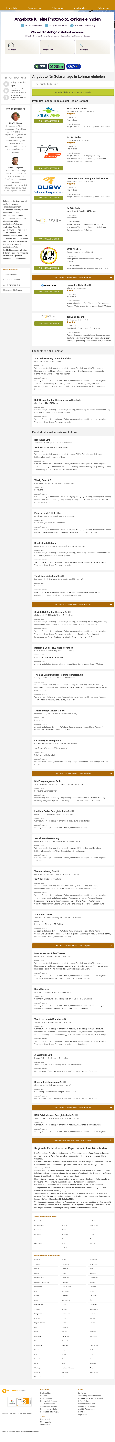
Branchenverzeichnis (48, 1409)
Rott (91, 1350)
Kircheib (36, 1350)
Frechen (92, 1314)
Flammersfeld (94, 1345)
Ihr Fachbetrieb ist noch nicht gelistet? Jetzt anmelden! (73, 1141)
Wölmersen (93, 1336)
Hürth (64, 1273)
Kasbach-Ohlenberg (68, 1368)
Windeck (64, 1309)
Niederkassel (38, 1286)
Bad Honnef (37, 1336)
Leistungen (82, 1393)
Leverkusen (65, 1327)
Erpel (63, 1363)
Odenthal (37, 1359)
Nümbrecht (65, 1264)
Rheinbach (93, 1296)
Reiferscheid (94, 1372)
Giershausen (94, 1278)
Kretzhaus (65, 1296)
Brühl (36, 1354)
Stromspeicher (34, 8)
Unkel (64, 1318)
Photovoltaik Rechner (11, 280)
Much (36, 1300)
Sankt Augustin (39, 1278)
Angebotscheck (81, 8)
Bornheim (37, 1318)
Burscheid (93, 1363)
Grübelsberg (93, 1264)
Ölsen (92, 1300)
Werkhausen (66, 1300)
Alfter (36, 1327)
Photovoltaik (11, 8)
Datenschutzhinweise (86, 1404)
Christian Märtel (68, 1199)
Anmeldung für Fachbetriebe (89, 1396)
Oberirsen (93, 1282)
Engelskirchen (38, 1345)
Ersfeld (64, 1323)
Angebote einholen (10, 274)
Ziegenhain (65, 1372)
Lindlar (36, 1363)
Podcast (43, 1396)
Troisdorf (37, 1264)
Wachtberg (37, 1372)
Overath (36, 1296)
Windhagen (37, 1368)
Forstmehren (66, 1341)
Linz (91, 1327)
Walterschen (94, 1309)
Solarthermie (57, 8)
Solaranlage (68, 1193)
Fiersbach (65, 1282)
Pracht (92, 1368)
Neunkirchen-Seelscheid (41, 1282)
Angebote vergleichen (11, 285)
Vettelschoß (65, 1291)
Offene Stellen (83, 1401)
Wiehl (64, 1305)
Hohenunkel (65, 1278)
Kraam (64, 1354)
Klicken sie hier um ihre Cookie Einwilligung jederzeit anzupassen (20, 1431)
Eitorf (36, 1332)
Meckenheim (66, 1336)
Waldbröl (93, 1273)
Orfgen (92, 1291)
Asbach (64, 1332)
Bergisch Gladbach (39, 1323)
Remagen (93, 1318)
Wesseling (37, 1309)
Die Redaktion (45, 1393)
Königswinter (38, 1314)
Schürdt (92, 1354)
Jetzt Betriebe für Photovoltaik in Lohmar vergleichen (73, 277)
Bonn (36, 1291)
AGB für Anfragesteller (87, 1406)
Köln (35, 1341)
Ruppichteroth (38, 1305)
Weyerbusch (66, 1350)
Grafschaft (93, 1332)
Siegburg (37, 1259)
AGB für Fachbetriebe (86, 1409)
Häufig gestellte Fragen (12, 290)
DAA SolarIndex (46, 1398)
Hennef (36, 1269)
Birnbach (92, 1323)
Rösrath (36, 1273)
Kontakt (81, 1412)
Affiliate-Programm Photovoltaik (91, 1398)
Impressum (82, 1414)
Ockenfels (93, 1286)
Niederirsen (93, 1259)
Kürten (64, 1259)
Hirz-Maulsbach (66, 1286)
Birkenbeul (93, 1359)
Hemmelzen (93, 1341)
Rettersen (65, 1269)
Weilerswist (65, 1377)
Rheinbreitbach (38, 1377)
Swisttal (64, 1359)
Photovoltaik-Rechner (48, 1401)
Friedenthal (93, 1305)
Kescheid (65, 1345)
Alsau (92, 1269)
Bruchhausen (66, 1314)
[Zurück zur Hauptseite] (19, 1391)
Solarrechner (103, 8)
